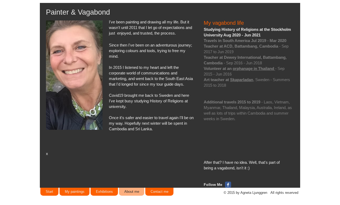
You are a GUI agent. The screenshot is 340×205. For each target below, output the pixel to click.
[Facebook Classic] (228, 185)
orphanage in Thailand (254, 68)
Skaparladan (241, 79)
